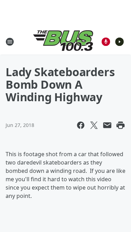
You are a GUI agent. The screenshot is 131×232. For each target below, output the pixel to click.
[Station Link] (63, 41)
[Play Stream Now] (119, 42)
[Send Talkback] (106, 42)
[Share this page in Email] (107, 125)
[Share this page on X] (94, 125)
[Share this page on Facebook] (81, 125)
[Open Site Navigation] (10, 42)
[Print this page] (120, 125)
